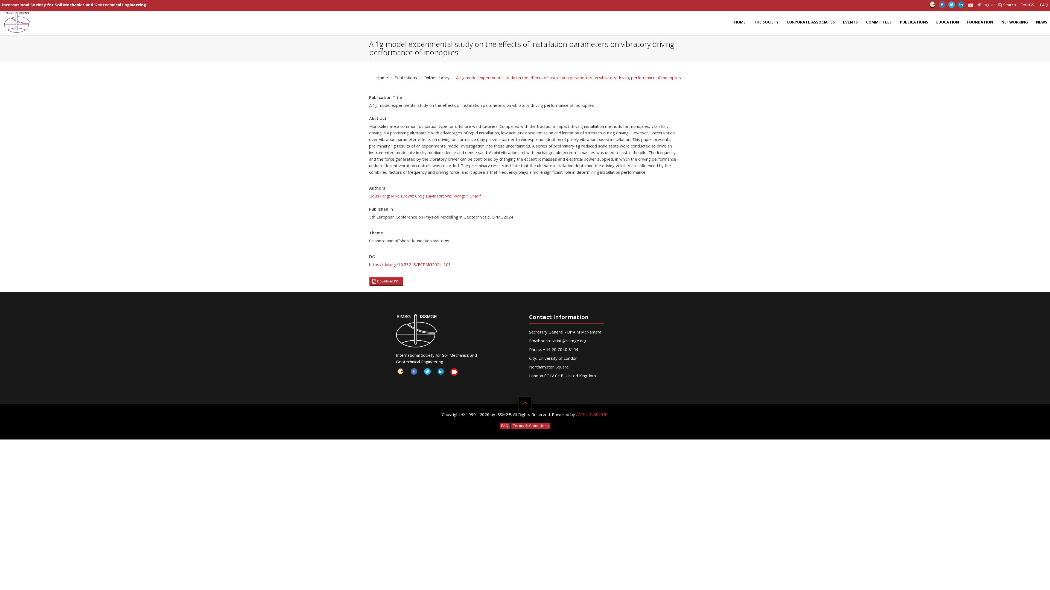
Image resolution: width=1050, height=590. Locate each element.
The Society (766, 22)
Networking (1014, 22)
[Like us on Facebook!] (942, 6)
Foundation (980, 22)
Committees (879, 22)
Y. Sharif (473, 196)
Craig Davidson (429, 196)
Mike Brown (402, 196)
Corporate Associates (811, 22)
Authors (377, 188)
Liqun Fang (379, 196)
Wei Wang (454, 196)
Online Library (437, 77)
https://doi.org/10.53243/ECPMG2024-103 (410, 264)
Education (947, 22)
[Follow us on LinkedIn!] (961, 6)
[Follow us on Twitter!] (951, 6)
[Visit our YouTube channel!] (970, 6)
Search (1009, 4)
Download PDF (388, 281)
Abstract (378, 118)
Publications (914, 22)
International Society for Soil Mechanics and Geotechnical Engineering (74, 4)
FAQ (1044, 4)
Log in (987, 4)
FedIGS (1027, 4)
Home (740, 22)
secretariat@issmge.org (564, 340)
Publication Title (385, 97)
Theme (376, 232)
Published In (381, 209)
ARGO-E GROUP (592, 414)
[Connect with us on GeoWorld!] (932, 6)
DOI (373, 256)
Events (850, 22)
